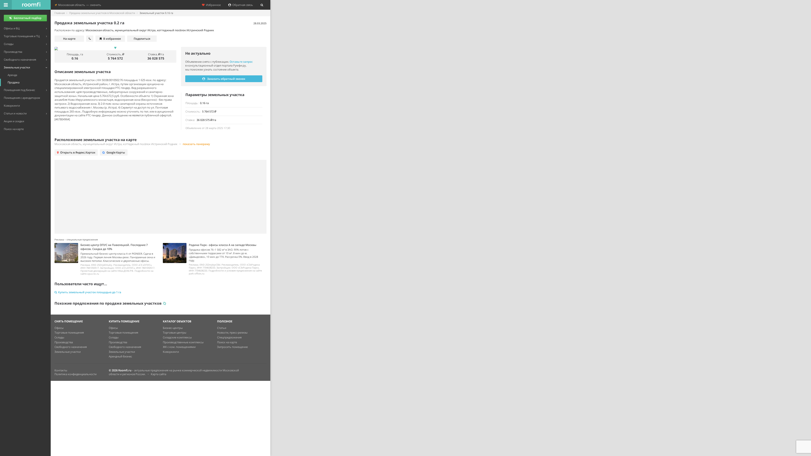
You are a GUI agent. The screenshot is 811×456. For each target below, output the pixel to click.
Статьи (221, 328)
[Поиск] (262, 5)
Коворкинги (171, 352)
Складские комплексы (177, 337)
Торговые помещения (69, 332)
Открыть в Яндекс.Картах (77, 152)
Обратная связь (242, 5)
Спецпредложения (229, 337)
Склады (59, 337)
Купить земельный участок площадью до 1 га (89, 292)
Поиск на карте (227, 342)
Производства (63, 342)
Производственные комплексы (183, 342)
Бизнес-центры (173, 328)
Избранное (213, 5)
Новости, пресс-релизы (232, 332)
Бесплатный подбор (27, 18)
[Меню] (6, 5)
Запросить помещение (232, 347)
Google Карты (115, 152)
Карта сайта (158, 374)
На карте (69, 39)
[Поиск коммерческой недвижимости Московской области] (31, 5)
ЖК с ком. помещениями (179, 347)
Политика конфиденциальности (75, 374)
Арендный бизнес (120, 356)
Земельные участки (67, 352)
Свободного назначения (70, 347)
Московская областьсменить (79, 5)
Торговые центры (174, 332)
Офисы (59, 328)
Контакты (60, 370)
